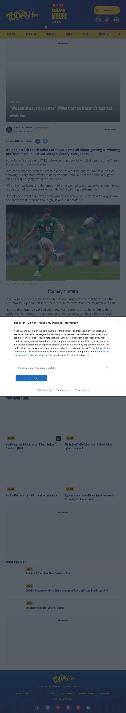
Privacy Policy (81, 390)
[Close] (119, 323)
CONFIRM (31, 378)
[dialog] (63, 356)
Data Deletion (44, 390)
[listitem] (63, 368)
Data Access (63, 390)
